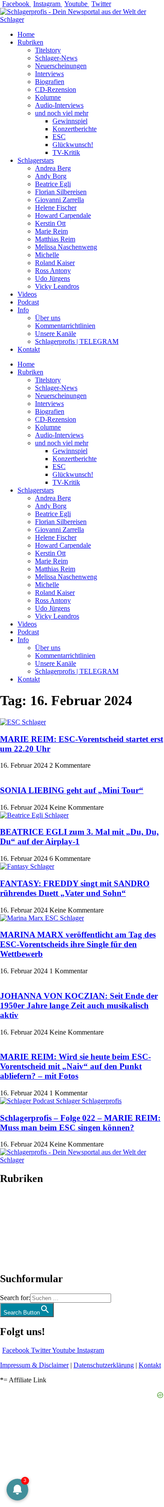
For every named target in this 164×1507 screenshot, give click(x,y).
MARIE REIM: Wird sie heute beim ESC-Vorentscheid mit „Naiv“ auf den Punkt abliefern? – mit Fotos (75, 1066)
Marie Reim (51, 231)
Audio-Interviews (59, 105)
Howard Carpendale (63, 215)
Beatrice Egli (53, 184)
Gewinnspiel (69, 121)
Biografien (49, 81)
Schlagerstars (35, 160)
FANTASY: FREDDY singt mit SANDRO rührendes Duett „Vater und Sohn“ (75, 888)
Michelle (47, 255)
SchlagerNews (20, 1205)
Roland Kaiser (55, 262)
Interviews (49, 73)
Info (23, 310)
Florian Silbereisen (61, 192)
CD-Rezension (55, 89)
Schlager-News (56, 58)
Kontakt (28, 349)
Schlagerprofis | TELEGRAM (77, 341)
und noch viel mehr (61, 113)
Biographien (17, 1228)
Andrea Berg (53, 168)
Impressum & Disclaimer (34, 1365)
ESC (59, 136)
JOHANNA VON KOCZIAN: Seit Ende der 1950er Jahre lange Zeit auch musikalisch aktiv (79, 1005)
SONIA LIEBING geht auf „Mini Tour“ (71, 790)
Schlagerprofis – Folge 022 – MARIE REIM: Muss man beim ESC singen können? (80, 1122)
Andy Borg (50, 176)
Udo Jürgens (52, 278)
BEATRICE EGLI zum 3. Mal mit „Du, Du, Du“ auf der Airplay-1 (79, 836)
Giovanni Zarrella (59, 199)
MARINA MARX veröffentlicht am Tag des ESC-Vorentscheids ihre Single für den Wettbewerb (78, 944)
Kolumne (48, 97)
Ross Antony (53, 270)
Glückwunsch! (72, 144)
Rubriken (30, 42)
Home (26, 34)
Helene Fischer (56, 207)
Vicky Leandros (57, 286)
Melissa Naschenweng (66, 247)
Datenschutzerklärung (103, 1365)
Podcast (28, 302)
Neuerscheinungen (61, 66)
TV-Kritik (66, 152)
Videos (27, 294)
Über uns (47, 318)
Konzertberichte (74, 129)
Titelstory (48, 50)
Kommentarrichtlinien (65, 325)
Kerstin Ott (50, 223)
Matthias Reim (55, 239)
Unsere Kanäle (55, 333)
